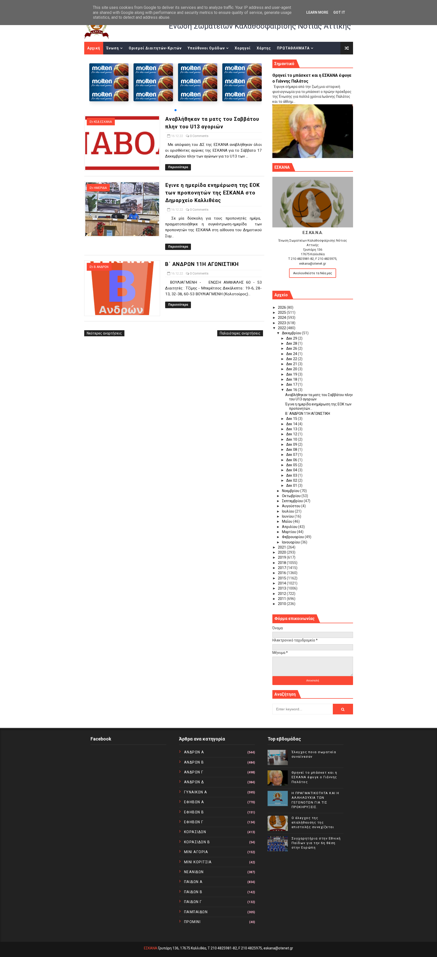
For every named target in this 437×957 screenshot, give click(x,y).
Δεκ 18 (292, 379)
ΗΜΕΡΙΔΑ (100, 188)
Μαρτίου (289, 532)
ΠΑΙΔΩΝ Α (193, 882)
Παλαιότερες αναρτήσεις (240, 333)
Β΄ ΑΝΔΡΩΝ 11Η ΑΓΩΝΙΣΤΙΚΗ (202, 264)
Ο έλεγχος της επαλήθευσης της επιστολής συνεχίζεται (313, 822)
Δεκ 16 (292, 390)
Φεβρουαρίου (293, 537)
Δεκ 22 (292, 359)
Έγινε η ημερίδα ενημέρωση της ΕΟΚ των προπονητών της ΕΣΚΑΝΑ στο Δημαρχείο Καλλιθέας (212, 192)
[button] (175, 110)
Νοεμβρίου (291, 491)
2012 (282, 594)
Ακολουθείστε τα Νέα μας (312, 273)
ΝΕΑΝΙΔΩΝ (194, 872)
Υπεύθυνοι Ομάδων (206, 48)
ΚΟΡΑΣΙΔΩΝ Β (197, 842)
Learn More (317, 12)
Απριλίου (290, 527)
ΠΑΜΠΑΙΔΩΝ (196, 912)
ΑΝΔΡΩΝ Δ (194, 782)
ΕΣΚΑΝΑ (150, 948)
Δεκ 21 (292, 364)
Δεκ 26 (292, 348)
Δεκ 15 (292, 419)
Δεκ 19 (292, 374)
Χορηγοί (243, 48)
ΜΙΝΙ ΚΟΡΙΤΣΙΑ (198, 862)
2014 (282, 583)
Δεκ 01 (292, 485)
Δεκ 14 (292, 424)
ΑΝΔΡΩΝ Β (194, 762)
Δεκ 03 (292, 475)
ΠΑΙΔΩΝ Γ (193, 902)
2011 (282, 599)
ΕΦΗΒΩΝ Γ (194, 822)
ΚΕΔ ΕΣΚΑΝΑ (103, 122)
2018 (282, 563)
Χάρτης (264, 48)
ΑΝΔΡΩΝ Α (194, 752)
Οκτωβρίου (291, 496)
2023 (282, 323)
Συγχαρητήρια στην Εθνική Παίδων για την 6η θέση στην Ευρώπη (316, 842)
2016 (282, 573)
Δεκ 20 (292, 369)
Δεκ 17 (292, 384)
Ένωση (112, 48)
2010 (282, 604)
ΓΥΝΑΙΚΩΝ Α (195, 792)
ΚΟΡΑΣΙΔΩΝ (195, 832)
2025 (282, 312)
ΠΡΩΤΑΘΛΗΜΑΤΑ (293, 48)
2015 (282, 578)
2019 (282, 557)
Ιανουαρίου (291, 542)
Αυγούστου (291, 506)
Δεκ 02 (292, 480)
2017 (282, 568)
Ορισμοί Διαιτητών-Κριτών (155, 48)
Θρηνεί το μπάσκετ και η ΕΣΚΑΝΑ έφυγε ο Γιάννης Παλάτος (314, 777)
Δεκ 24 (292, 354)
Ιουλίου (288, 511)
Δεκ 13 (292, 429)
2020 (282, 552)
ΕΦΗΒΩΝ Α (194, 802)
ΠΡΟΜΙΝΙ (192, 922)
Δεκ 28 (292, 343)
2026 (282, 307)
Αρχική (93, 48)
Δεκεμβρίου (292, 333)
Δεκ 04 (292, 470)
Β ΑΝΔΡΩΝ (101, 267)
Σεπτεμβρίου (293, 501)
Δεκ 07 (292, 455)
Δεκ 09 (292, 444)
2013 (282, 588)
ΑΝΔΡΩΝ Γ (194, 772)
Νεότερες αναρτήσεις (104, 333)
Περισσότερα (178, 167)
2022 (282, 328)
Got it (339, 12)
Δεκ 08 (292, 449)
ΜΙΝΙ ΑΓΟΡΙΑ (196, 852)
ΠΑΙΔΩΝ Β (193, 892)
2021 (282, 547)
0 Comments (199, 136)
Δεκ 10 (292, 439)
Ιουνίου (288, 516)
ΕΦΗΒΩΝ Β (194, 812)
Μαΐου (287, 521)
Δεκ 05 (292, 465)
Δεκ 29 (292, 338)
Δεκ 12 (292, 434)
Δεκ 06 (292, 460)
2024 (282, 318)
